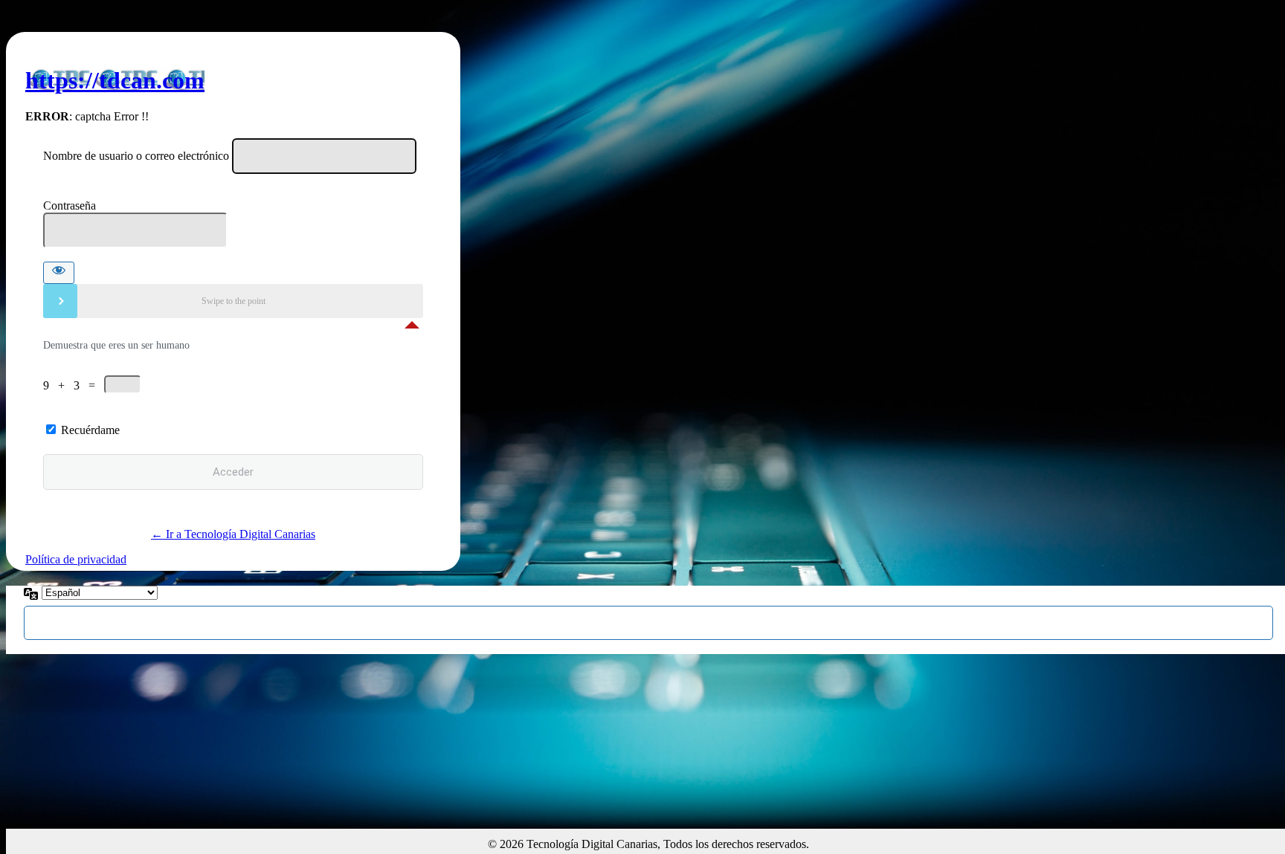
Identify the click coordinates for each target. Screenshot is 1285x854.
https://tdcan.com (114, 80)
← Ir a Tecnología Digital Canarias (233, 534)
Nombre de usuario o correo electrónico (136, 155)
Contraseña (69, 205)
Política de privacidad (75, 559)
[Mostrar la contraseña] (58, 273)
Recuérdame (90, 430)
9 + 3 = (73, 385)
